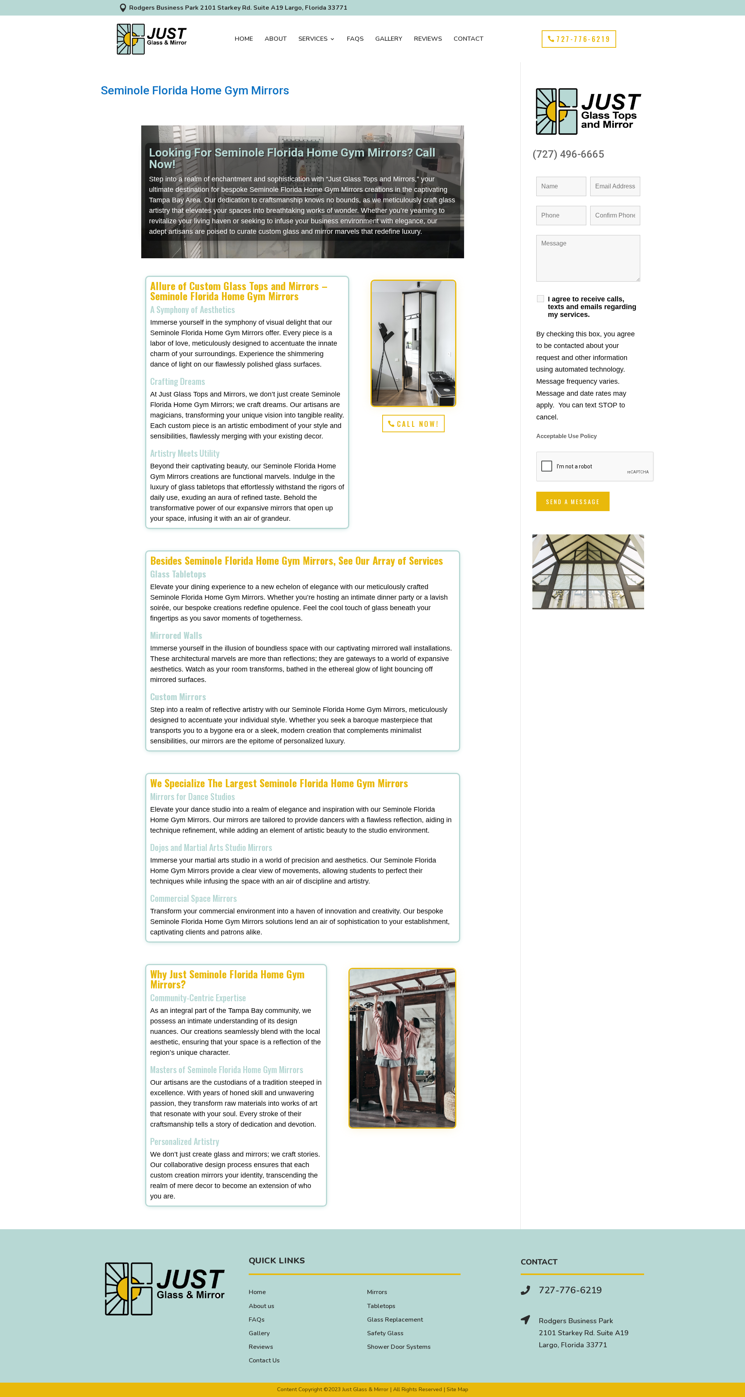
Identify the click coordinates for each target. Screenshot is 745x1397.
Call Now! (418, 424)
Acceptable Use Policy (566, 436)
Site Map (457, 1389)
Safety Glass (385, 1333)
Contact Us (264, 1360)
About (276, 39)
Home (244, 39)
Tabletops (381, 1306)
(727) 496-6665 (568, 154)
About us (261, 1306)
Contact (468, 39)
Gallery (388, 39)
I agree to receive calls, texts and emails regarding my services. (592, 306)
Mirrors (377, 1292)
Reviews (428, 39)
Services (312, 39)
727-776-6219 (583, 39)
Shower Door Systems (399, 1347)
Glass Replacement (395, 1319)
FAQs (355, 39)
